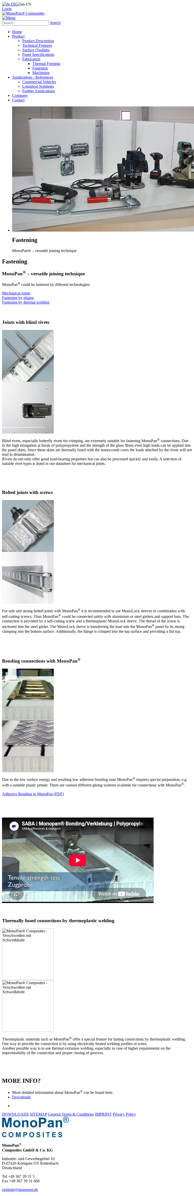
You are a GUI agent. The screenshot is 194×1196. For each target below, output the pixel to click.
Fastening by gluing (18, 298)
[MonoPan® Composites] (23, 13)
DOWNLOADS (15, 1114)
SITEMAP (38, 1114)
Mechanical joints (16, 293)
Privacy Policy (124, 1114)
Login (7, 9)
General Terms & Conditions (71, 1114)
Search (55, 22)
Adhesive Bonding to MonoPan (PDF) (33, 794)
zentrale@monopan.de (20, 1189)
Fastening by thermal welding (25, 302)
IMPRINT (103, 1114)
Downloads (21, 1097)
